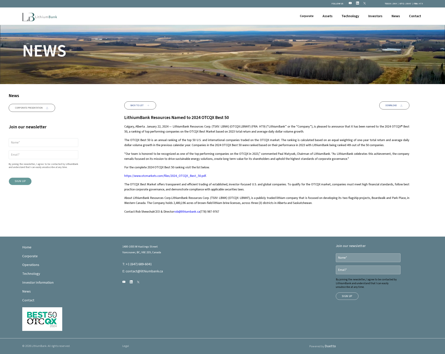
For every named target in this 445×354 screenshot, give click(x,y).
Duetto (330, 346)
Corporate (30, 256)
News (395, 16)
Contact (415, 16)
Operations (30, 264)
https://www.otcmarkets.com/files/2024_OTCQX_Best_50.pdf (165, 176)
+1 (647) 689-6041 (137, 264)
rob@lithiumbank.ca (187, 211)
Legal (125, 346)
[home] (39, 16)
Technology (350, 16)
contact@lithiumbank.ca (142, 271)
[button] (306, 16)
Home (26, 247)
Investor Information (38, 282)
